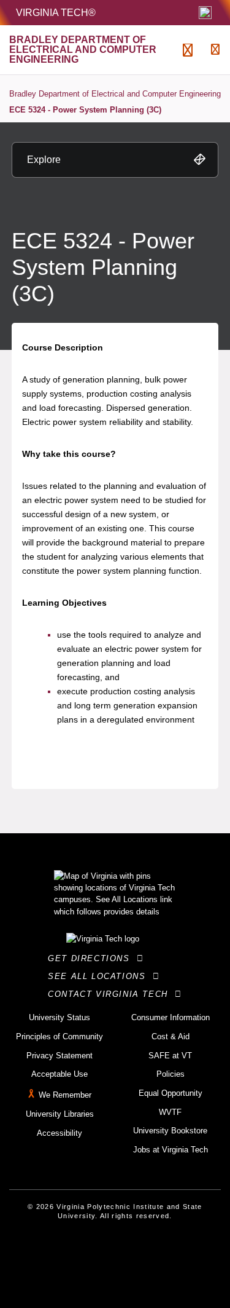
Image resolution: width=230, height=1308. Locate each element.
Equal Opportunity (170, 1093)
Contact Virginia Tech (111, 994)
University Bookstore (170, 1130)
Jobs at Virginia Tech (170, 1149)
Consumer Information (170, 1017)
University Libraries (60, 1114)
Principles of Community (59, 1036)
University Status (59, 1017)
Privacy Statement (59, 1055)
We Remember (65, 1095)
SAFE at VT (170, 1055)
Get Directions (92, 958)
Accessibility (59, 1133)
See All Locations (100, 976)
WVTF (170, 1112)
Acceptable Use (59, 1074)
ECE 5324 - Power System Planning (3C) (85, 109)
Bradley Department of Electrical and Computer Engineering (115, 93)
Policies (170, 1074)
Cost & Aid (170, 1036)
